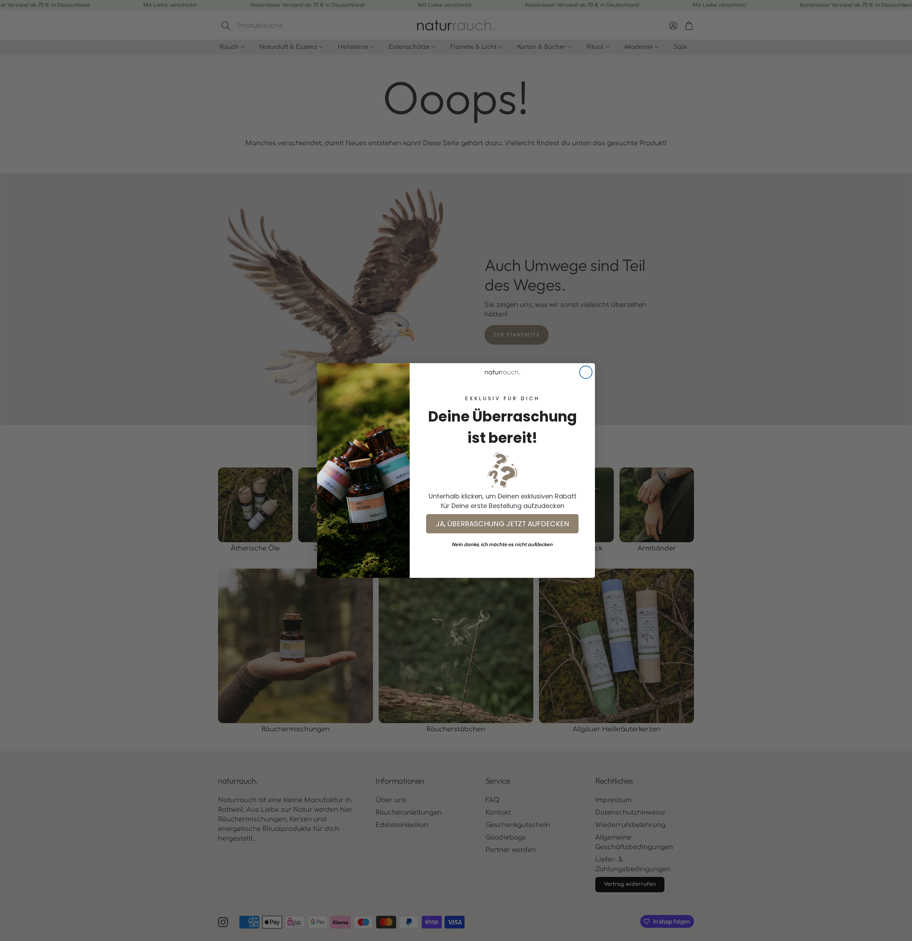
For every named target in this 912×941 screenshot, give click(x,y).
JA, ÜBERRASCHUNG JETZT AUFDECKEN (502, 524)
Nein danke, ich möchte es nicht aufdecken (502, 544)
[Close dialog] (586, 372)
